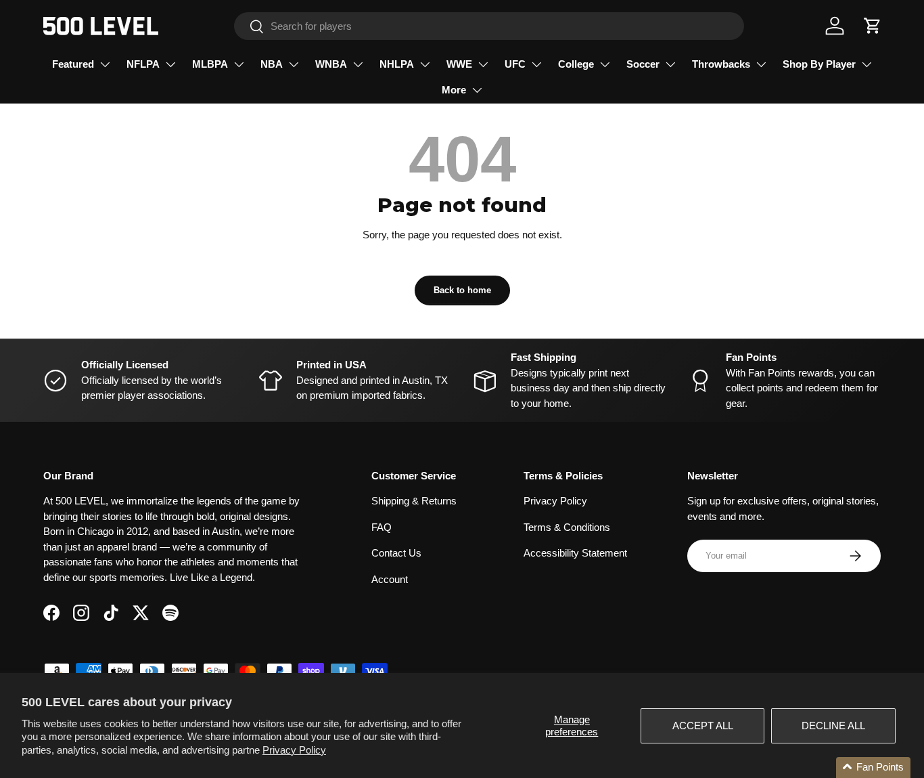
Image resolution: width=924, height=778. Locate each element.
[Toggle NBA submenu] (293, 64)
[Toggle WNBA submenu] (358, 64)
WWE (459, 64)
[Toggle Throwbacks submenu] (761, 64)
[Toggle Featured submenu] (105, 64)
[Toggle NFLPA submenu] (170, 64)
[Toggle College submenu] (605, 64)
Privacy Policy (294, 750)
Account (389, 579)
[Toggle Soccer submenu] (670, 64)
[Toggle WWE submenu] (483, 64)
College (576, 64)
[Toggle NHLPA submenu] (425, 64)
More (454, 89)
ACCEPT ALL (702, 725)
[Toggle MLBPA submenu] (239, 64)
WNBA (331, 64)
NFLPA (143, 64)
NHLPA (396, 64)
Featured (73, 64)
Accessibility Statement (575, 553)
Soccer (643, 64)
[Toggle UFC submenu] (536, 64)
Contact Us (396, 553)
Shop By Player (819, 64)
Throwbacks (721, 64)
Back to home (462, 290)
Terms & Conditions (567, 527)
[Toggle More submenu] (477, 90)
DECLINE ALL (833, 725)
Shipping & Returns (414, 500)
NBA (271, 64)
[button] (872, 26)
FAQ (381, 527)
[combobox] (489, 26)
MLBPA (210, 64)
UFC (515, 64)
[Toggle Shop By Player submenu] (866, 64)
